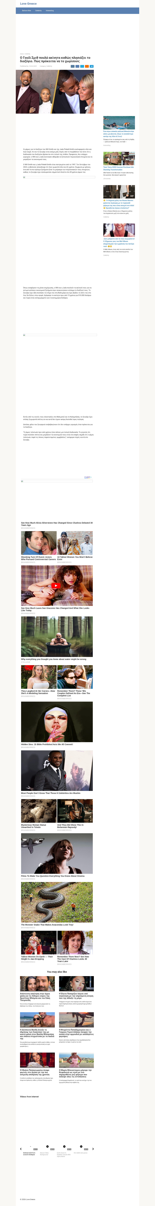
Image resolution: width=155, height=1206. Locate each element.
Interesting (50, 11)
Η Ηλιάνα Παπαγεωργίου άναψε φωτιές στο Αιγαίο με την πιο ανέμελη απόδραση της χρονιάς (35, 1072)
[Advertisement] (77, 32)
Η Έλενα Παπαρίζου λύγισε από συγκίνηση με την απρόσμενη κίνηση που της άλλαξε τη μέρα (76, 995)
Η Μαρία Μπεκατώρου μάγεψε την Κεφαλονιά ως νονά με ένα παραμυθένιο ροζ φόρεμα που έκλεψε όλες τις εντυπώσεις (75, 1073)
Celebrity (38, 11)
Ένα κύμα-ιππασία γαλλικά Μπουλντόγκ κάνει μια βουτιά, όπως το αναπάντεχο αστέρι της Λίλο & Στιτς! (118, 133)
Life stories (107, 178)
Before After (26, 11)
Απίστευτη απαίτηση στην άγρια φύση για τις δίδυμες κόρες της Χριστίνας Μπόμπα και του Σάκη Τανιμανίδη (35, 997)
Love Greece (28, 3)
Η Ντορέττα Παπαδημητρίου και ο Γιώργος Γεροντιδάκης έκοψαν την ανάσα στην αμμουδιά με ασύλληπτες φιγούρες (76, 1033)
